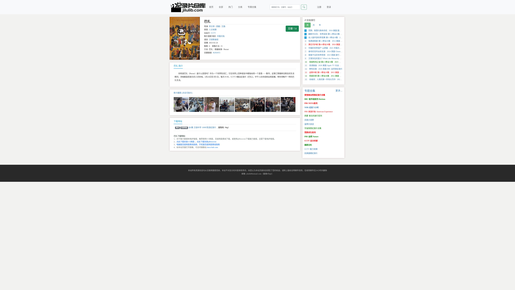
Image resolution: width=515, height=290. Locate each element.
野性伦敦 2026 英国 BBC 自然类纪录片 (323, 69)
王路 (223, 26)
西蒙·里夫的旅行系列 (313, 116)
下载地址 (178, 121)
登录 (329, 7)
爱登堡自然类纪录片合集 (314, 95)
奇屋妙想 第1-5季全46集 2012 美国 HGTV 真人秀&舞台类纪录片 (334, 76)
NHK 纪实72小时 (311, 107)
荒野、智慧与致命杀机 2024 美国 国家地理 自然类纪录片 (331, 31)
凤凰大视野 (309, 120)
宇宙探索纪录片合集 (312, 128)
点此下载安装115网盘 (185, 142)
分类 (240, 7)
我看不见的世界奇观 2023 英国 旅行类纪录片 (326, 55)
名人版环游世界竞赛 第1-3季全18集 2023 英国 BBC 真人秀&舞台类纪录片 (338, 38)
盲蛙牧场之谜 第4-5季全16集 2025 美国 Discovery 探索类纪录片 (334, 62)
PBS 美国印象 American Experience (318, 112)
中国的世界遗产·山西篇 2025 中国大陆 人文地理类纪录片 (331, 48)
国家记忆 (308, 145)
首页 (211, 7)
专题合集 (252, 7)
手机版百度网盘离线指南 (209, 145)
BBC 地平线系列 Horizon (314, 99)
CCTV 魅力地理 (310, 149)
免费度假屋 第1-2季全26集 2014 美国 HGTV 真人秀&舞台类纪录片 (335, 41)
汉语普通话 (213, 40)
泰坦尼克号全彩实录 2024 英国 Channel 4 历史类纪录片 (330, 51)
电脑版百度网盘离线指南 (186, 145)
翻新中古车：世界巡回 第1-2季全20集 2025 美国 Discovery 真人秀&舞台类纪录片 (340, 34)
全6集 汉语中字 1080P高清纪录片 (202, 127)
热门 (230, 7)
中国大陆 (221, 36)
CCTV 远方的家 (311, 141)
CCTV (213, 33)
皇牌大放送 (309, 124)
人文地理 (212, 30)
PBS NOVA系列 (310, 103)
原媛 (218, 26)
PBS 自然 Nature (311, 137)
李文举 (212, 26)
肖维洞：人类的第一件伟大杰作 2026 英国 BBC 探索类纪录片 (333, 79)
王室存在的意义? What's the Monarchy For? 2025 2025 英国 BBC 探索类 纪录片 (339, 58)
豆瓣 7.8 (292, 28)
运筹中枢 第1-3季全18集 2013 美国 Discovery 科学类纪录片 (332, 72)
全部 (221, 7)
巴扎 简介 (178, 66)
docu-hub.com (212, 147)
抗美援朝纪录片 (311, 153)
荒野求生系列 (310, 132)
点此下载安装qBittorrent (206, 142)
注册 (319, 7)
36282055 (216, 53)
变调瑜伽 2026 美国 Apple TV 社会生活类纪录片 (327, 65)
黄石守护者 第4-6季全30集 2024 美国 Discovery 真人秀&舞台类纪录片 (336, 45)
